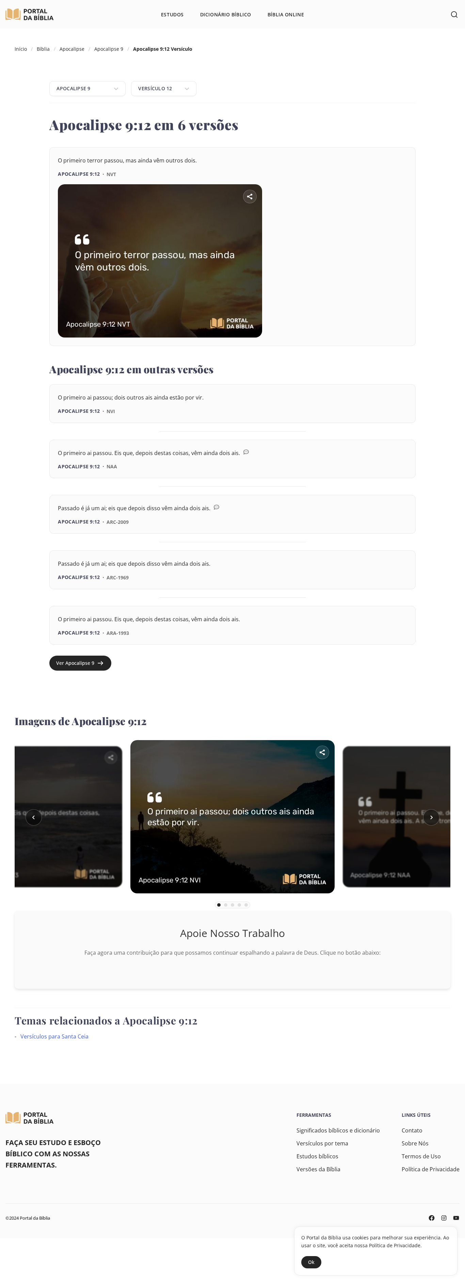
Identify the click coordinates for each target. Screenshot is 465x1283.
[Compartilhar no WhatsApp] (377, 346)
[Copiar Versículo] (396, 346)
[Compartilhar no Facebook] (358, 346)
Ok (311, 1262)
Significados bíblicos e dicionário (338, 1130)
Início (21, 49)
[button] (34, 817)
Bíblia (43, 49)
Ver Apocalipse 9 (75, 663)
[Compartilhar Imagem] (250, 196)
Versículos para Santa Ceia (54, 1036)
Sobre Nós (415, 1143)
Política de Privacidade (431, 1169)
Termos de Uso (421, 1156)
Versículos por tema (322, 1143)
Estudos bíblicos (317, 1156)
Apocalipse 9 (108, 49)
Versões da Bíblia (318, 1169)
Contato (412, 1130)
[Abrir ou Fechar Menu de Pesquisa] (454, 14)
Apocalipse (72, 49)
